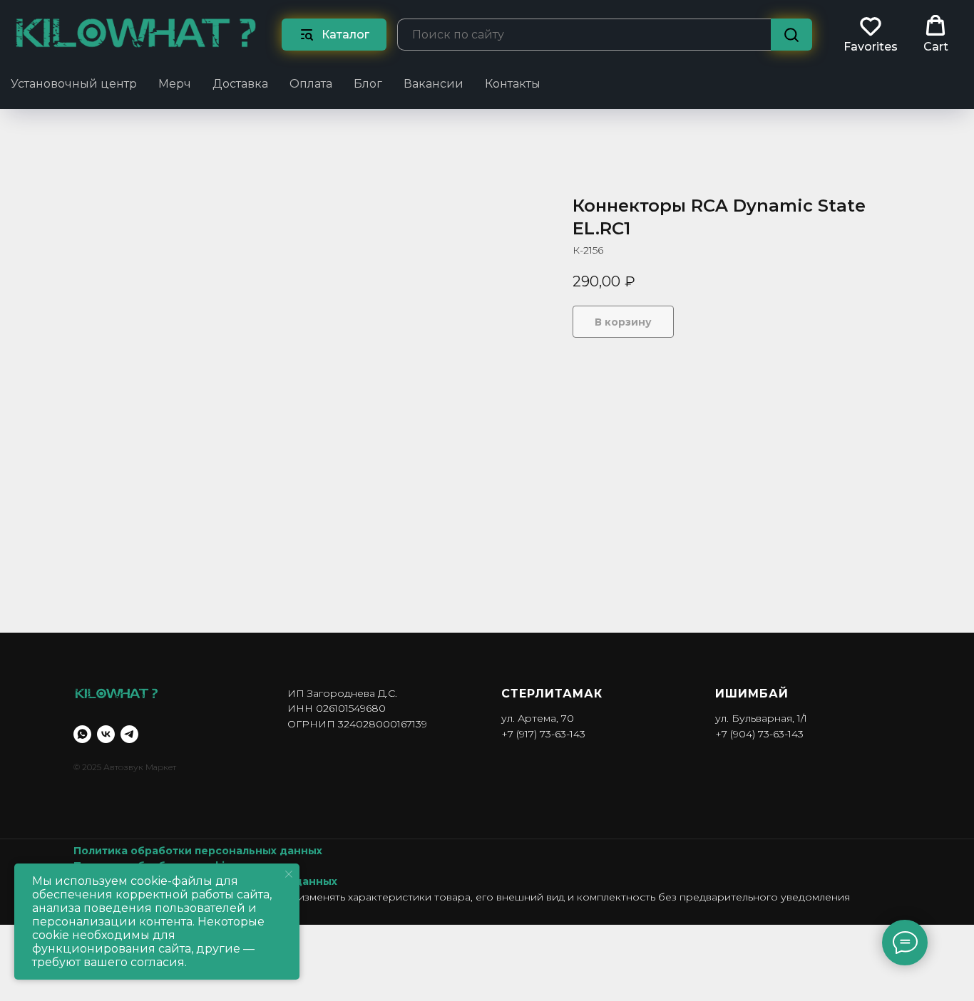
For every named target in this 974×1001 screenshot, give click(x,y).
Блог (368, 83)
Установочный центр (74, 83)
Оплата (310, 83)
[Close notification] (289, 874)
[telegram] (129, 734)
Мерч (174, 83)
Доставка (240, 83)
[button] (871, 34)
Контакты (512, 83)
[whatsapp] (82, 734)
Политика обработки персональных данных (197, 850)
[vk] (106, 734)
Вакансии (433, 83)
